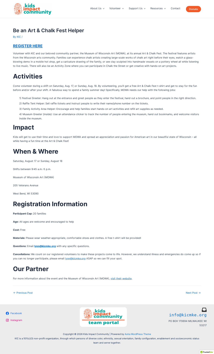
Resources (156, 8)
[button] (102, 8)
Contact (175, 8)
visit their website (121, 278)
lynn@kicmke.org (75, 258)
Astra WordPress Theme (138, 334)
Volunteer (115, 8)
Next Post (193, 292)
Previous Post (23, 292)
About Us (95, 8)
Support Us (135, 8)
